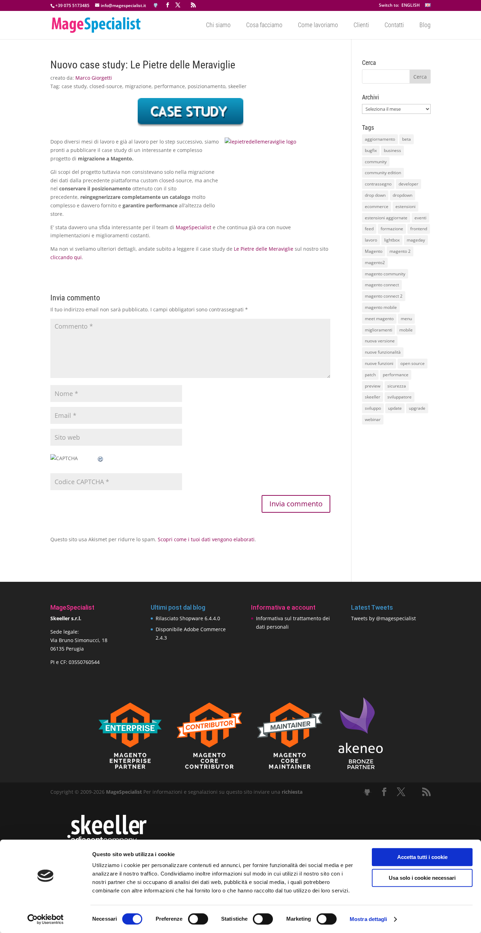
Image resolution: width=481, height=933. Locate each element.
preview (372, 386)
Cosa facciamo (264, 26)
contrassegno (378, 184)
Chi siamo (218, 26)
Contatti (394, 26)
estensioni (405, 206)
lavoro (371, 240)
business (392, 150)
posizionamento (206, 86)
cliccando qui (66, 257)
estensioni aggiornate (386, 218)
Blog (425, 26)
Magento (373, 251)
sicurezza (396, 386)
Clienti (361, 26)
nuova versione (380, 341)
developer (408, 184)
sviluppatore (399, 397)
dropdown (402, 195)
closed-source (105, 86)
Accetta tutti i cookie (422, 857)
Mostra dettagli (368, 919)
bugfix (371, 150)
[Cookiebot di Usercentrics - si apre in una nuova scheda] (45, 919)
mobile (406, 330)
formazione (392, 229)
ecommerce (376, 206)
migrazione (138, 86)
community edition (383, 173)
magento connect (382, 285)
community (376, 162)
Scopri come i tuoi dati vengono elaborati (206, 539)
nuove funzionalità (383, 352)
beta (406, 139)
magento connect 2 (383, 296)
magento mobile (381, 307)
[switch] (198, 919)
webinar (373, 419)
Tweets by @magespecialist (383, 618)
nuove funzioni (379, 363)
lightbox (392, 240)
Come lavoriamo (318, 26)
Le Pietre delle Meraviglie (263, 248)
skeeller (237, 86)
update (395, 408)
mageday (416, 240)
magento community (385, 274)
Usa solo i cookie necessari (422, 878)
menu (406, 319)
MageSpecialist (193, 227)
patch (370, 375)
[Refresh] (101, 458)
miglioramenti (378, 330)
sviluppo (373, 408)
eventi (420, 218)
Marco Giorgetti (93, 77)
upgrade (417, 408)
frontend (418, 229)
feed (369, 229)
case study (74, 86)
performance (169, 86)
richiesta (291, 791)
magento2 (375, 263)
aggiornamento (380, 139)
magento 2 (400, 251)
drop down (375, 195)
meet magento (379, 319)
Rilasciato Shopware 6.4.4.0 (188, 618)
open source (412, 363)
